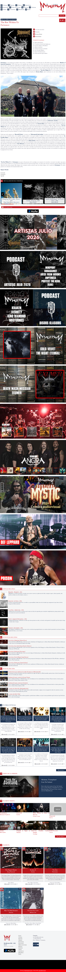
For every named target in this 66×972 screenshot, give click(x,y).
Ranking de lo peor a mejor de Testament (18, 683)
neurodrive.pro (42, 970)
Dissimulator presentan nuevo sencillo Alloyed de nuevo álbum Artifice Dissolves (41, 749)
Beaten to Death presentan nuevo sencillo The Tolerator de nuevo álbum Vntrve (25, 718)
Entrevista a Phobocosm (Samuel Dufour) (18, 662)
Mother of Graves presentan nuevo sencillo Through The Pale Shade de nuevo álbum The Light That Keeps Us (8, 750)
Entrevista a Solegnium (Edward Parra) (17, 640)
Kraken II (33, 871)
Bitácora (26, 7)
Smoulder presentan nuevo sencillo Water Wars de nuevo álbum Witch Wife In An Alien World (58, 750)
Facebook (3, 173)
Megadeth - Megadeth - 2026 (15, 592)
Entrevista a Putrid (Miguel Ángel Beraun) (18, 657)
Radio (28, 9)
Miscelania (21, 9)
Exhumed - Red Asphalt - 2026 (15, 628)
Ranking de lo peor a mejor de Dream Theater (19, 677)
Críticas (5, 5)
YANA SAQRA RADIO (8, 207)
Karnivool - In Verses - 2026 (15, 601)
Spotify (2, 176)
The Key (55, 871)
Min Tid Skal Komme (11, 911)
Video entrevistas (16, 7)
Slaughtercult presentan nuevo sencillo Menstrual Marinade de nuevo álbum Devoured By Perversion (8, 719)
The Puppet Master (11, 871)
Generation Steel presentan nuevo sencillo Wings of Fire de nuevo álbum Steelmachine (25, 749)
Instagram (3, 174)
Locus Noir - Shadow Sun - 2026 (16, 610)
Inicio (19, 935)
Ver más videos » (60, 836)
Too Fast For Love (33, 911)
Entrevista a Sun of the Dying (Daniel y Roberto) (20, 646)
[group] (11, 193)
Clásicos (20, 5)
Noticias (12, 5)
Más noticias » (61, 770)
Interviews (5, 7)
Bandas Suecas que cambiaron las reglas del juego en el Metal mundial (24, 672)
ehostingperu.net (28, 970)
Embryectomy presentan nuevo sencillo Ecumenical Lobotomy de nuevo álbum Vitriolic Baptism (57, 719)
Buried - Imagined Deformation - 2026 (17, 619)
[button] (63, 194)
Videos (4, 9)
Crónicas (33, 7)
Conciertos (12, 9)
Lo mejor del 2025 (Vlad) (14, 694)
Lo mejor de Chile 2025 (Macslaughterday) (18, 688)
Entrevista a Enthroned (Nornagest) (16, 651)
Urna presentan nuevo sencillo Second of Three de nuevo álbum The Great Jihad (41, 718)
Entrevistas (28, 5)
